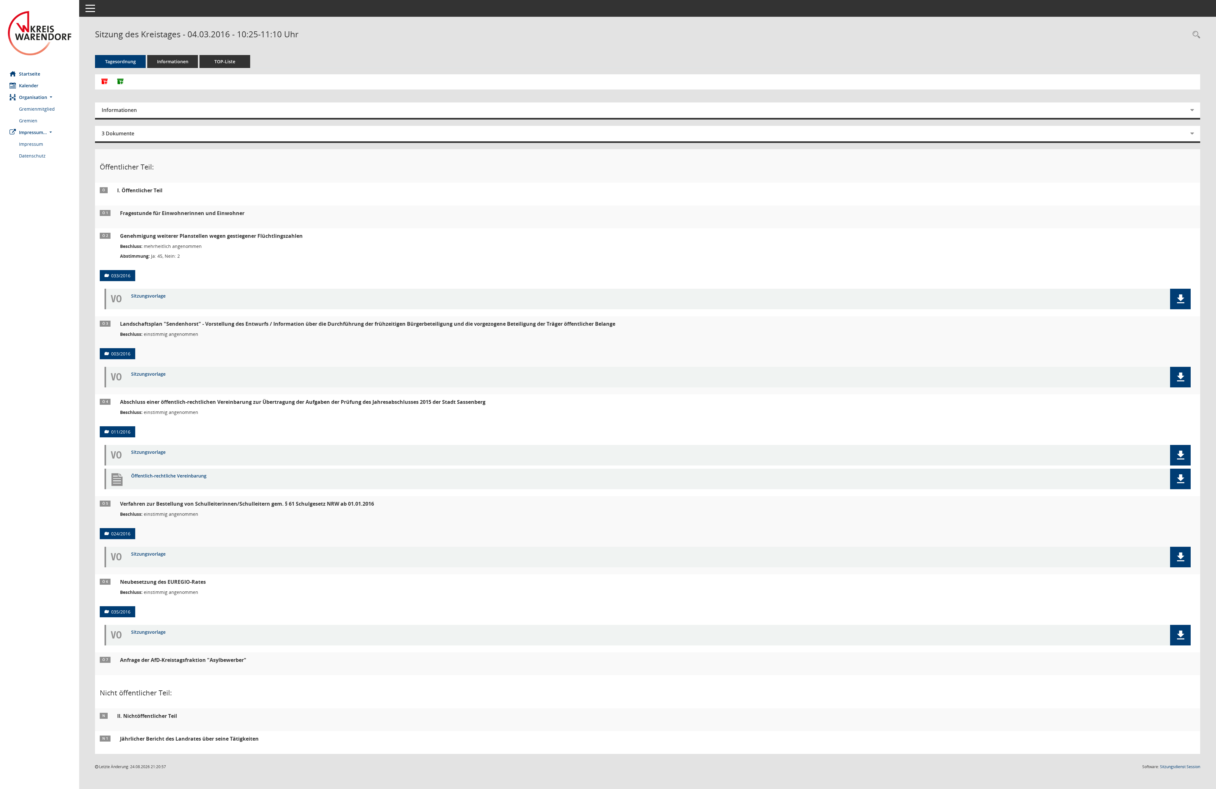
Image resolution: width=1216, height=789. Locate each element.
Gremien (28, 121)
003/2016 (120, 354)
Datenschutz (32, 156)
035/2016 (120, 612)
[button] (39, 97)
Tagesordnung (120, 62)
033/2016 (120, 276)
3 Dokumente (118, 133)
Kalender (28, 86)
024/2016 (120, 534)
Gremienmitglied (37, 109)
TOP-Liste (224, 62)
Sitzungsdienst (1180, 766)
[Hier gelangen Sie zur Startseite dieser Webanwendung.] (39, 33)
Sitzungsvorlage (148, 296)
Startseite (29, 74)
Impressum (31, 144)
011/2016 (120, 432)
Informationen (172, 62)
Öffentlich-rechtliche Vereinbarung (168, 476)
